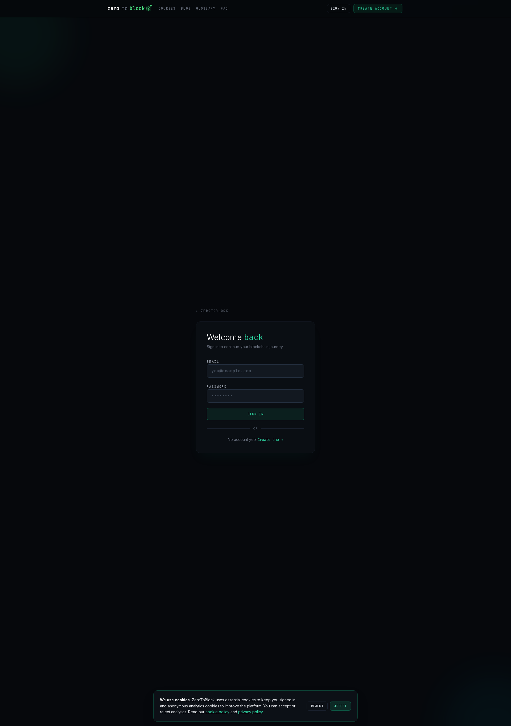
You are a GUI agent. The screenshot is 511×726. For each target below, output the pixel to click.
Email (213, 362)
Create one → (270, 439)
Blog (186, 8)
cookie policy (217, 712)
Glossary (206, 8)
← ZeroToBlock (212, 311)
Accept (340, 706)
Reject (317, 706)
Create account (375, 8)
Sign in (256, 414)
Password (217, 387)
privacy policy (250, 712)
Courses (167, 8)
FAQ (224, 8)
